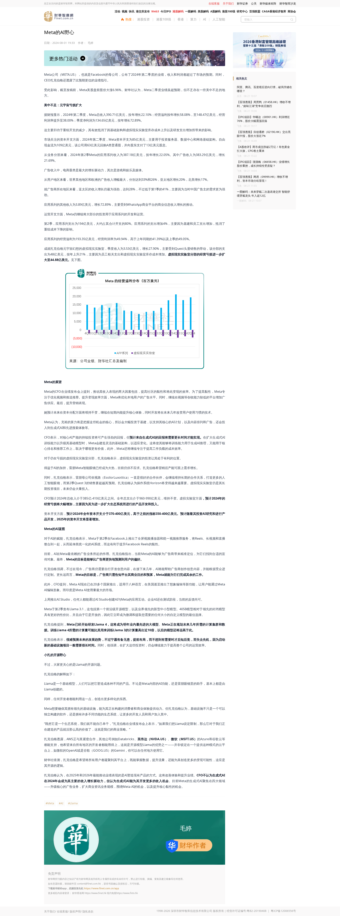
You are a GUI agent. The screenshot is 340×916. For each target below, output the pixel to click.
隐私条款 (87, 911)
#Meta (50, 803)
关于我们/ (50, 911)
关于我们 (228, 3)
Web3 (155, 11)
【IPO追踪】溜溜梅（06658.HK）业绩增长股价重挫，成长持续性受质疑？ (263, 164)
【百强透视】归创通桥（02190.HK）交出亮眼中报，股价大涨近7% (264, 134)
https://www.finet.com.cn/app (101, 888)
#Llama (73, 803)
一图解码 (190, 11)
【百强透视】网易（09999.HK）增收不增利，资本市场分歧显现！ (262, 178)
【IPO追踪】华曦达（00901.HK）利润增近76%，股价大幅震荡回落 (263, 119)
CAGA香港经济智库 (274, 11)
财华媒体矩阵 (268, 3)
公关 (254, 3)
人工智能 (219, 19)
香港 (180, 19)
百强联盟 (254, 11)
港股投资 (143, 19)
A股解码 (215, 11)
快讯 (131, 11)
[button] (263, 66)
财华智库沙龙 (287, 3)
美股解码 (203, 11)
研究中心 (242, 11)
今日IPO (166, 11)
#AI (61, 803)
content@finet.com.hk (89, 883)
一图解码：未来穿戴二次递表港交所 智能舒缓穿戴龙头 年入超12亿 (263, 193)
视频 (124, 11)
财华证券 (242, 3)
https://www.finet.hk (95, 893)
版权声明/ (76, 911)
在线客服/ (63, 911)
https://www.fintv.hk (127, 893)
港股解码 (178, 11)
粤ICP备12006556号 (283, 911)
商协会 (292, 11)
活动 (117, 11)
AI (204, 19)
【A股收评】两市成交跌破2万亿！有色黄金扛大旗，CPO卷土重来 (263, 149)
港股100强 (228, 11)
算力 (193, 19)
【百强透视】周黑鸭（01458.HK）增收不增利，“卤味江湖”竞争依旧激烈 (264, 104)
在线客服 (214, 3)
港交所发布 (143, 11)
